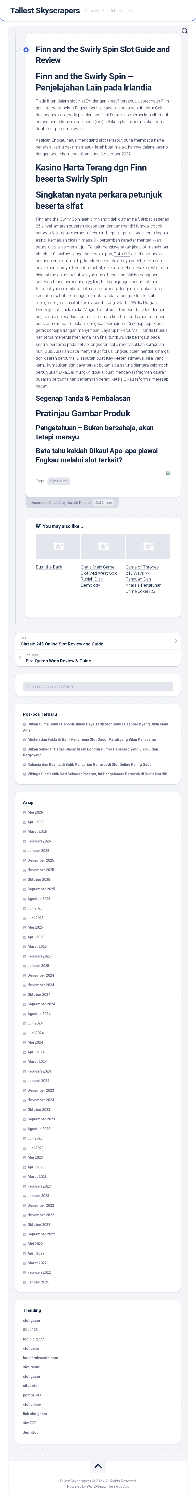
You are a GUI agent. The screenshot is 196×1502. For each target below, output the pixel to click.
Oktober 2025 (39, 880)
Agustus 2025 (39, 899)
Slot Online (58, 481)
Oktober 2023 (39, 1110)
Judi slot (30, 1432)
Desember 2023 (41, 1090)
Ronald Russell (79, 502)
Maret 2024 (37, 1062)
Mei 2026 (35, 812)
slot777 (29, 1423)
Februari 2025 (39, 956)
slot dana (31, 1348)
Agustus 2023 (39, 1129)
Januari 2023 (38, 1196)
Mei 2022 (35, 1244)
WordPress (96, 1486)
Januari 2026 (38, 851)
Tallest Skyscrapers (45, 10)
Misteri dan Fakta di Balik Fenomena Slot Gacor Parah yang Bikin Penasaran (92, 739)
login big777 (33, 1339)
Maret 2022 (37, 1263)
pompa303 (32, 1395)
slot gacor (32, 1320)
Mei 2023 (35, 1157)
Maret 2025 (37, 947)
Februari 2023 (39, 1186)
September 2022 (41, 1234)
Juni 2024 (36, 1033)
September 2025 (41, 889)
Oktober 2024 (39, 995)
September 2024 (41, 1004)
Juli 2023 (35, 1138)
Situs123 (30, 1330)
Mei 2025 (35, 927)
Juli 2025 (35, 908)
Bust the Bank (49, 567)
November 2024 (41, 985)
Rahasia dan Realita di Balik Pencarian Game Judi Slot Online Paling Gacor (90, 765)
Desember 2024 (41, 975)
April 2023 (36, 1167)
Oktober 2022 (39, 1225)
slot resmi (31, 1367)
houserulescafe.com (40, 1358)
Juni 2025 (36, 918)
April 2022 (36, 1253)
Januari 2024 (38, 1081)
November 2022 (41, 1215)
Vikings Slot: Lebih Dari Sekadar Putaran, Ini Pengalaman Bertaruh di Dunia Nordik (97, 774)
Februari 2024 (39, 1071)
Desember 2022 (41, 1205)
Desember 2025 (41, 860)
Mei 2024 (35, 1042)
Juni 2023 (36, 1148)
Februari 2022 (39, 1272)
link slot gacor (35, 1414)
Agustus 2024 (39, 1014)
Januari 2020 (38, 1282)
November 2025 (41, 870)
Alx (125, 1486)
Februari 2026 (39, 841)
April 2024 (36, 1052)
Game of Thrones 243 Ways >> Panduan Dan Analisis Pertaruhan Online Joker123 (144, 579)
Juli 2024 (35, 1023)
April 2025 (36, 937)
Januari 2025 (38, 966)
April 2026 (36, 822)
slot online (32, 1404)
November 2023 (41, 1100)
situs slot (31, 1386)
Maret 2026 (37, 831)
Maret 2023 (37, 1177)
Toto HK (122, 253)
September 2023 (41, 1119)
